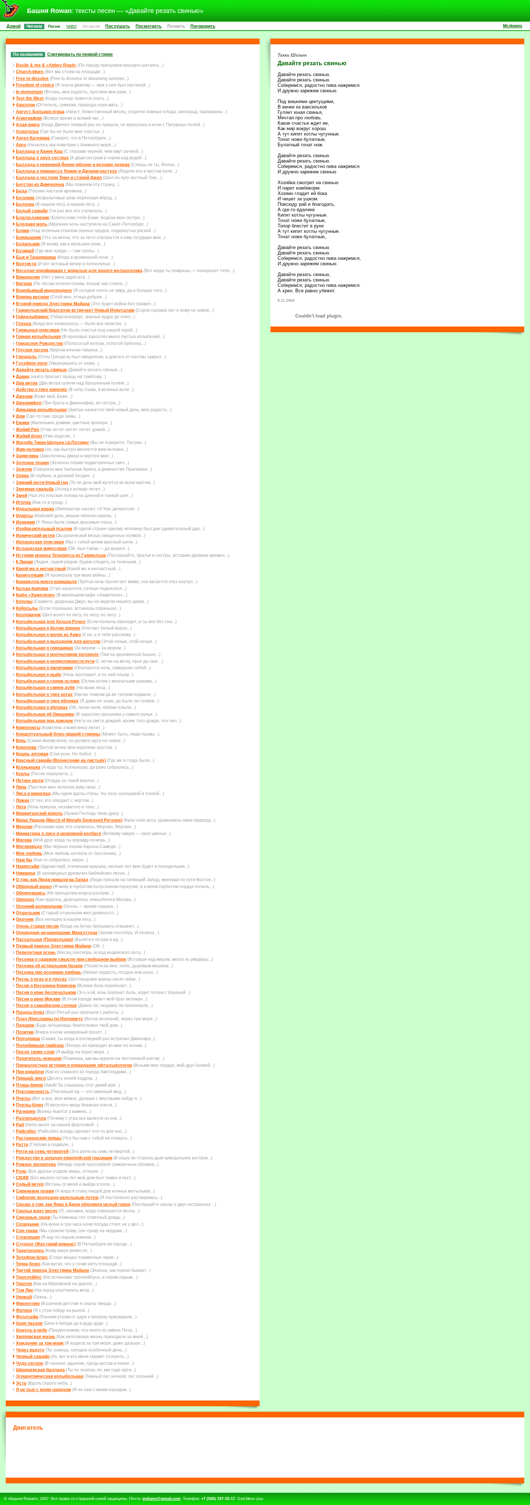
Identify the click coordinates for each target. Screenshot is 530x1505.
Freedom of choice (35, 85)
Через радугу (30, 1350)
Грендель (26, 356)
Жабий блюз (29, 436)
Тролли (24, 1283)
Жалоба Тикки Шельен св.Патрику (52, 442)
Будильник (28, 243)
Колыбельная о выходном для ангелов (58, 641)
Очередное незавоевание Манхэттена (56, 932)
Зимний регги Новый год (42, 482)
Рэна (21, 1171)
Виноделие (28, 277)
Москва (24, 840)
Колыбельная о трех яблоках (47, 700)
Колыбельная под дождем (44, 720)
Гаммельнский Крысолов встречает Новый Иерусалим (75, 310)
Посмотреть (149, 26)
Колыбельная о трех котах (44, 694)
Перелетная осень (36, 952)
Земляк (24, 469)
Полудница (28, 1038)
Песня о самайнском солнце (46, 1005)
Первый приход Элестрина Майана (53, 946)
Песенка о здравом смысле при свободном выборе (71, 959)
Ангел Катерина (33, 138)
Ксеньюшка (28, 767)
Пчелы (23, 1098)
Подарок (25, 1025)
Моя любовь (29, 853)
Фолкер (24, 1310)
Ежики (22, 422)
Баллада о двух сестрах (42, 157)
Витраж (24, 283)
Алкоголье (27, 131)
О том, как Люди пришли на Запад (52, 879)
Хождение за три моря (39, 1343)
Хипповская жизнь (35, 1336)
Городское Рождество (39, 343)
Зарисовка (27, 455)
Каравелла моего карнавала (46, 581)
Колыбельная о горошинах (44, 647)
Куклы (23, 773)
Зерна (22, 475)
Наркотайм (27, 866)
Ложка (22, 800)
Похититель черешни (38, 1058)
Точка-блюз (28, 1263)
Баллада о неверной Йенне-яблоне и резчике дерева (73, 164)
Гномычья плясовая (37, 330)
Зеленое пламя (32, 462)
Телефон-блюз (32, 1257)
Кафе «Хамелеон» (35, 594)
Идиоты (24, 515)
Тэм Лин (24, 1290)
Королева (26, 747)
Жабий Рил (27, 429)
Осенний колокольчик (39, 906)
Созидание (27, 1224)
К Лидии (24, 561)
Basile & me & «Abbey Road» (46, 65)
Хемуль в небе (31, 1330)
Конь (21, 740)
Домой (13, 26)
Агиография (29, 118)
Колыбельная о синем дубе (45, 687)
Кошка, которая (32, 753)
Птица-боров (29, 1085)
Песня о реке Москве (38, 998)
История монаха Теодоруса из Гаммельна (61, 555)
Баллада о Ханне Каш (39, 151)
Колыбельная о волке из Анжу (48, 634)
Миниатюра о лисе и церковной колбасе (58, 833)
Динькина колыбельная (41, 409)
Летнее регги (29, 780)
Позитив (25, 1032)
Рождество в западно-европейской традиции (64, 1157)
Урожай (24, 1297)
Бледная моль (31, 224)
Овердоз (25, 899)
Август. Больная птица (40, 111)
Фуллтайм (27, 1316)
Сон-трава (27, 1230)
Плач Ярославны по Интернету (49, 1018)
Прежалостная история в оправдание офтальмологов (74, 1065)
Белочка (25, 204)
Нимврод (25, 873)
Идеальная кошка (35, 508)
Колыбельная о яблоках (42, 707)
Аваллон (25, 104)
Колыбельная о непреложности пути (55, 661)
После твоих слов (35, 1051)
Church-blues (30, 71)
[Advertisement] (265, 1453)
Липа (21, 787)
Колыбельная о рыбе (38, 674)
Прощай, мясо (31, 1078)
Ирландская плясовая (40, 542)
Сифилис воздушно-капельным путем (57, 1197)
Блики (22, 230)
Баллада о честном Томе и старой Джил (59, 177)
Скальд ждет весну (37, 1210)
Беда (21, 190)
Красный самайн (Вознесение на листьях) (61, 760)
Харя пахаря (29, 1323)
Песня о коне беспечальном (46, 992)
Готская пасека (32, 349)
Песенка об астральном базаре (49, 965)
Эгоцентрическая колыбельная (49, 1376)
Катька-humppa (32, 588)
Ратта (22, 1144)
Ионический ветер (35, 535)
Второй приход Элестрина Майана (53, 303)
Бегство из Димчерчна (40, 184)
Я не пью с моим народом (43, 1389)
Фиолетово (28, 1303)
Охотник (25, 919)
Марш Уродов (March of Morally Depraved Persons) (69, 820)
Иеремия (25, 522)
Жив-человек (30, 449)
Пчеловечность (32, 1091)
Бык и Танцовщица (36, 257)
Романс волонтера (36, 1164)
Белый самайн (32, 210)
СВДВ (22, 1177)
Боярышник (28, 237)
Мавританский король (39, 813)
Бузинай (25, 250)
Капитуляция (30, 575)
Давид (23, 376)
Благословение (32, 217)
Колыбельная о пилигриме (44, 667)
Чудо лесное (29, 1363)
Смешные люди (33, 1217)
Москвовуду (29, 846)
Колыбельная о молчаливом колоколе (57, 654)
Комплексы (28, 727)
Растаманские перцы (38, 1138)
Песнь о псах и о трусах (41, 979)
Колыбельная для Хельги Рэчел (50, 621)
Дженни (24, 396)
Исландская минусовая (41, 548)
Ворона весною (32, 296)
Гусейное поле (32, 363)
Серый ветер (30, 1184)
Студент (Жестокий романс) (46, 1244)
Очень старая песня (37, 926)
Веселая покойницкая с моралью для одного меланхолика (79, 270)
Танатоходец (30, 1250)
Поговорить (202, 26)
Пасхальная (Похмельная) (44, 939)
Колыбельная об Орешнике (45, 714)
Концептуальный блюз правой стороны (58, 734)
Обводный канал (34, 886)
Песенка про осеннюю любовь (48, 972)
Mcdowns (512, 25)
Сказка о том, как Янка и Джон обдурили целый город (73, 1204)
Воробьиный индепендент (44, 290)
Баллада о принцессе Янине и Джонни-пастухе (66, 171)
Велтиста (26, 263)
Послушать (117, 26)
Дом (20, 416)
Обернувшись (30, 893)
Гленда (23, 323)
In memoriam (29, 91)
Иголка (23, 502)
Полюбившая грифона (40, 1045)
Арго (21, 144)
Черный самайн (32, 1356)
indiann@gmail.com (161, 1498)
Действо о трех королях (41, 389)
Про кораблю (30, 1071)
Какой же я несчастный (41, 568)
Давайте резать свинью (41, 369)
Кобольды (27, 608)
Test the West (30, 98)
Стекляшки (28, 1237)
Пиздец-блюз (30, 1012)
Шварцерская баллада (40, 1369)
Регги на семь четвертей (42, 1151)
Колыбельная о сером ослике (48, 681)
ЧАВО (71, 26)
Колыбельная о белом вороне (48, 628)
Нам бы (24, 859)
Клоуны (24, 601)
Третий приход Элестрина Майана (52, 1270)
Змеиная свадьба (35, 489)
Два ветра (26, 383)
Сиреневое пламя (35, 1191)
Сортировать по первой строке (80, 54)
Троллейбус (29, 1277)
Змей (21, 495)
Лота (21, 806)
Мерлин (24, 826)
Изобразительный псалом (44, 528)
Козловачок (28, 614)
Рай (20, 1124)
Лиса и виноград (33, 793)
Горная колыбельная (38, 336)
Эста (21, 1383)
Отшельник (28, 912)
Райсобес (26, 1131)
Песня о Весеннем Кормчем (46, 985)
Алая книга (28, 124)
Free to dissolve (32, 78)
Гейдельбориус (32, 316)
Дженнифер (28, 402)
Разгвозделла (31, 1118)
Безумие (25, 197)
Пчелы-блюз (29, 1104)
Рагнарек (25, 1111)
